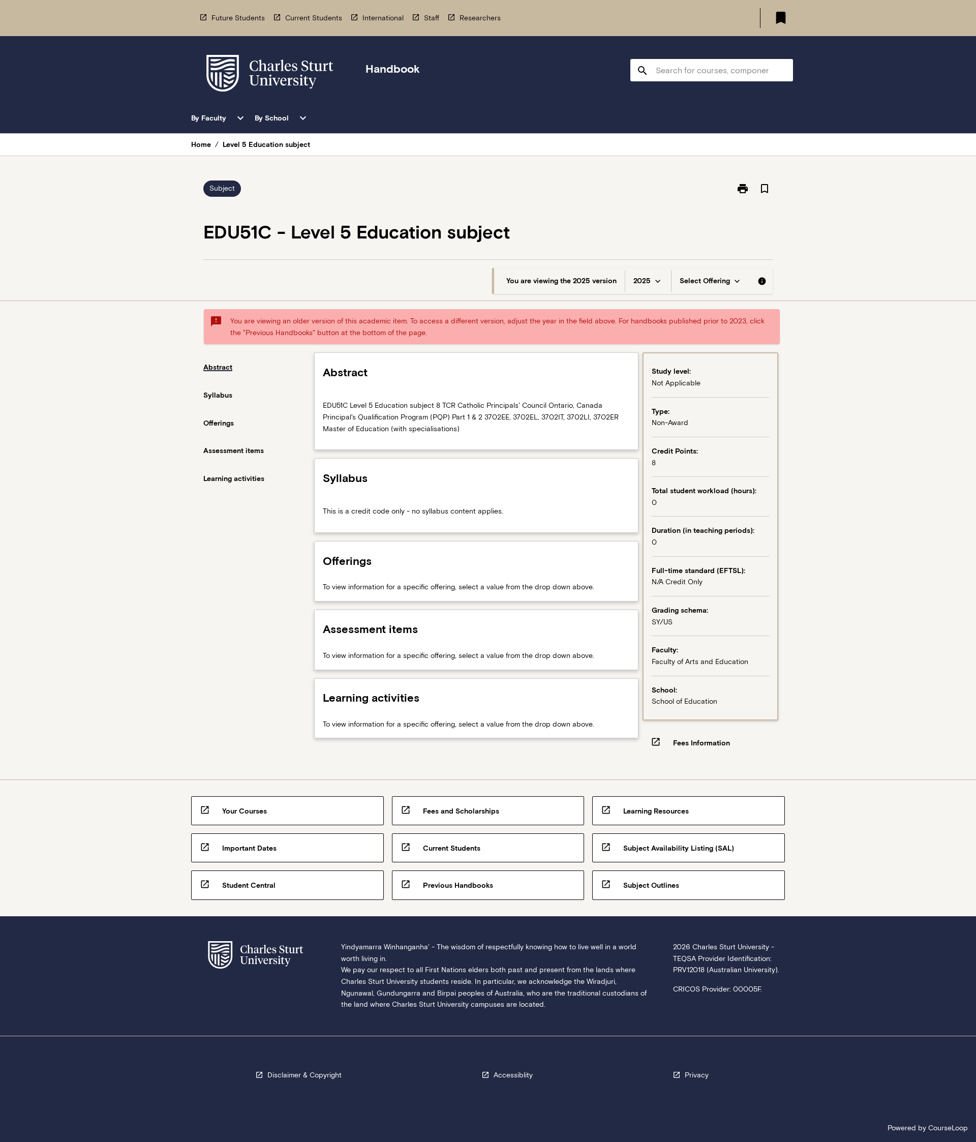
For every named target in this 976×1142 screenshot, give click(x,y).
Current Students (313, 18)
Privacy (697, 1075)
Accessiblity (513, 1075)
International (383, 18)
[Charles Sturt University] (270, 75)
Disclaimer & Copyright (304, 1075)
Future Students (238, 18)
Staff (431, 18)
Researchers (480, 18)
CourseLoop (948, 1128)
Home (201, 144)
